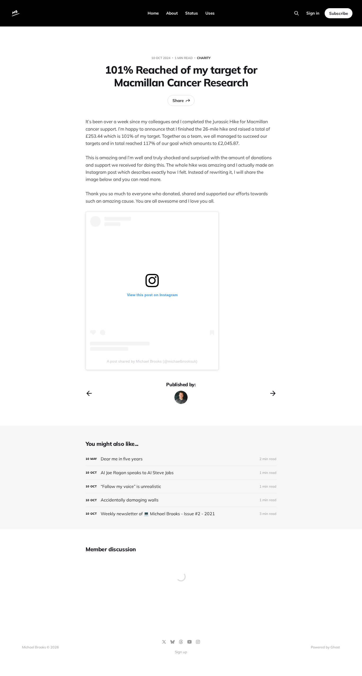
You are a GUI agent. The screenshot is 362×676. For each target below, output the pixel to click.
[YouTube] (189, 642)
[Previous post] (89, 393)
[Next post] (273, 393)
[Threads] (181, 642)
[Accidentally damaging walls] (181, 500)
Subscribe (338, 13)
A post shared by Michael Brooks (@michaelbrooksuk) (152, 361)
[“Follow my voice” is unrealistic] (181, 486)
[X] (164, 642)
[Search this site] (297, 13)
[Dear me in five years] (181, 459)
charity (204, 58)
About (172, 13)
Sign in (312, 13)
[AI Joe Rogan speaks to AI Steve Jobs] (181, 472)
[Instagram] (198, 642)
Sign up (181, 652)
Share (178, 100)
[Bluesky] (172, 642)
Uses (210, 13)
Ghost (335, 647)
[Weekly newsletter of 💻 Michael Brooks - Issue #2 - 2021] (181, 514)
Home (153, 13)
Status (191, 13)
